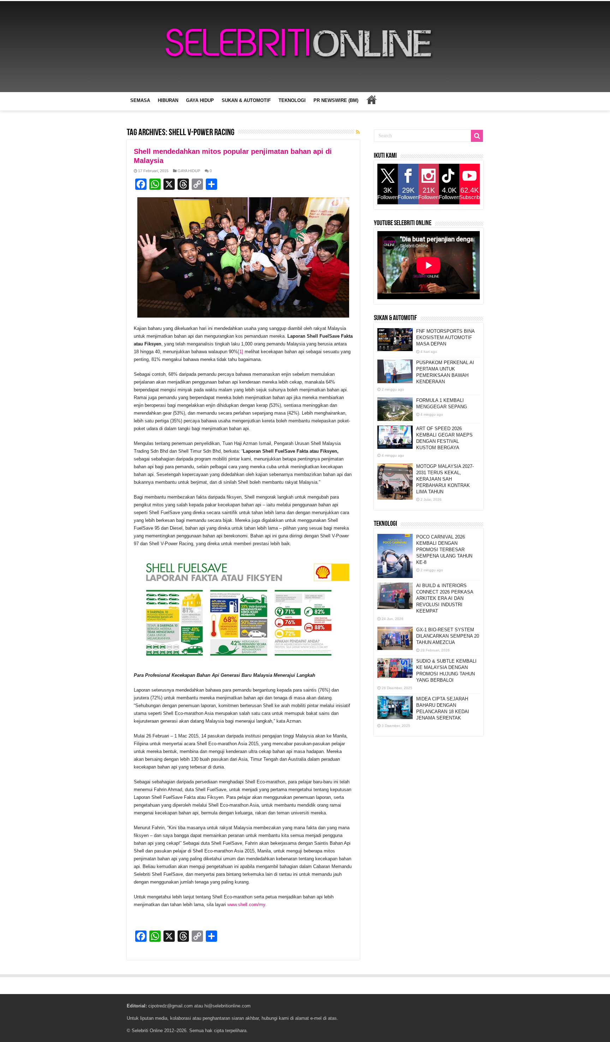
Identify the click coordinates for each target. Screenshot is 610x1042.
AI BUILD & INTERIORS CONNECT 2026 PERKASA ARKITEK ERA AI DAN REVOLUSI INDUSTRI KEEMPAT (444, 598)
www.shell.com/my (246, 904)
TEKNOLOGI (292, 100)
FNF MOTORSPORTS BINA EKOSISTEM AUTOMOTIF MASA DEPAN (445, 338)
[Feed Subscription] (358, 132)
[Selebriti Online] (305, 46)
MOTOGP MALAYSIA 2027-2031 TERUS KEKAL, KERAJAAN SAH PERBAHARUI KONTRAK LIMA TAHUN (445, 479)
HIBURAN (168, 100)
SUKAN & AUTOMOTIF (246, 100)
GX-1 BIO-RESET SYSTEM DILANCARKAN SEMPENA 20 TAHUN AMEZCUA (447, 636)
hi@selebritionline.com (227, 1005)
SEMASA (140, 100)
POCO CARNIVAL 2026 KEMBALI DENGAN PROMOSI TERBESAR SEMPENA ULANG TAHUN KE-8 (444, 549)
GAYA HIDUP (200, 100)
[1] (240, 351)
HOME (371, 99)
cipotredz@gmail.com (170, 1005)
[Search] (477, 136)
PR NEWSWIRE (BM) (335, 100)
